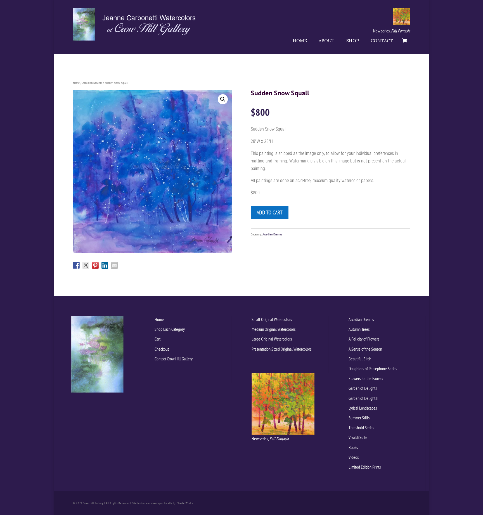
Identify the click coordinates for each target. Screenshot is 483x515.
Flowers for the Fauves (366, 378)
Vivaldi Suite (358, 437)
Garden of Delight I (363, 388)
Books (353, 447)
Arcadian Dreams (92, 83)
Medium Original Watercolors (273, 329)
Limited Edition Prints (365, 467)
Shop (352, 40)
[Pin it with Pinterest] (95, 265)
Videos (354, 457)
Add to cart (270, 212)
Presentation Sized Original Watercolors (281, 349)
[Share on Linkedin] (104, 265)
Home (300, 40)
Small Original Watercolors (272, 319)
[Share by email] (114, 265)
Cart (157, 339)
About (327, 40)
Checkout (162, 349)
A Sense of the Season (365, 349)
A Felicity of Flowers (364, 339)
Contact (382, 40)
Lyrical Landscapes (363, 408)
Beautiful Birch (360, 359)
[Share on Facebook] (76, 265)
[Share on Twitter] (85, 265)
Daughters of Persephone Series (373, 368)
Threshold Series (361, 427)
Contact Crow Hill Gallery (174, 359)
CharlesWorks (185, 503)
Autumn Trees (359, 329)
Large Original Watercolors (272, 339)
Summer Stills (359, 417)
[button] (223, 99)
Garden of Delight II (363, 398)
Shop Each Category (170, 329)
